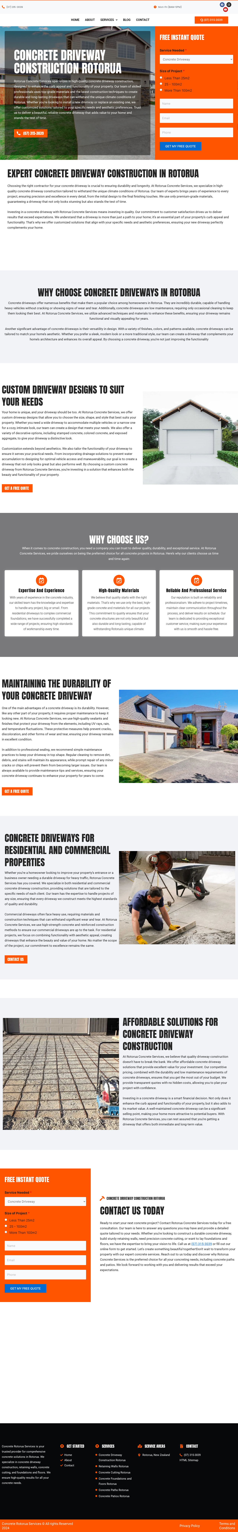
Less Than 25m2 (177, 78)
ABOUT (90, 20)
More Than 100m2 (178, 90)
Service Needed (173, 50)
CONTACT (142, 20)
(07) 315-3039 (201, 1244)
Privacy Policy (190, 1526)
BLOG (127, 20)
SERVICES (107, 20)
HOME (75, 20)
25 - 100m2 (173, 84)
